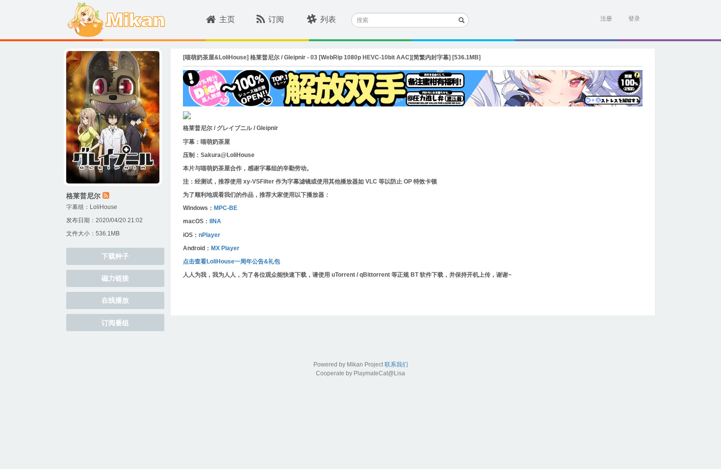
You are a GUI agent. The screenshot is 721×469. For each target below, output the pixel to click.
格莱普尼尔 (83, 196)
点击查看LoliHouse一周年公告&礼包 (231, 261)
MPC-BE (225, 208)
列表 (328, 19)
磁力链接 (115, 278)
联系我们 (396, 364)
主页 (227, 19)
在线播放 (115, 300)
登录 (634, 18)
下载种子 (115, 256)
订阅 (276, 19)
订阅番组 (115, 323)
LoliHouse (103, 207)
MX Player (225, 248)
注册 (606, 18)
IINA (215, 221)
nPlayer (209, 235)
